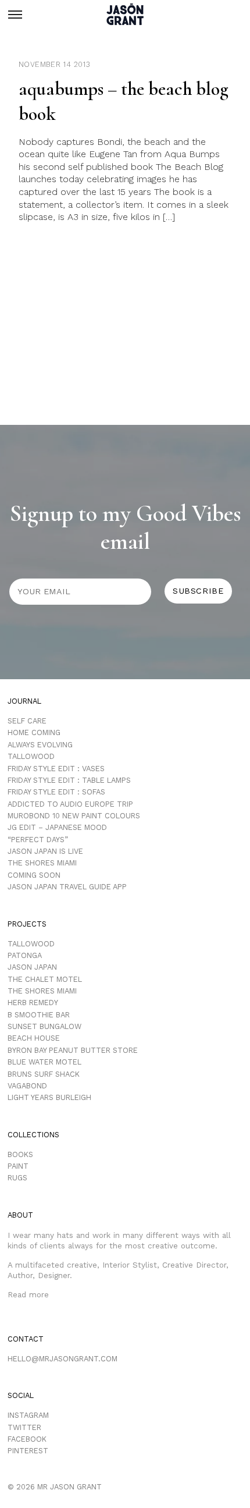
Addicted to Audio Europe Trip (70, 804)
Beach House (34, 1038)
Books (20, 1154)
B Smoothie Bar (39, 1014)
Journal (24, 701)
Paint (18, 1166)
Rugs (17, 1177)
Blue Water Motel (44, 1062)
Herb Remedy (33, 1002)
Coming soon (34, 875)
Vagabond (27, 1085)
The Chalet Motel (45, 979)
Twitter (24, 1427)
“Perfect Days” (38, 839)
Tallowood (31, 756)
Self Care (27, 720)
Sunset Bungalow (44, 1026)
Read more (28, 1294)
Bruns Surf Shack (44, 1074)
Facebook (27, 1439)
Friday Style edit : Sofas (56, 791)
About (20, 1215)
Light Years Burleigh (49, 1097)
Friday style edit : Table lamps (69, 780)
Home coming (34, 732)
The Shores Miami (42, 862)
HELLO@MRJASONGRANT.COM (62, 1358)
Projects (27, 924)
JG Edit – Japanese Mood (57, 827)
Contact (26, 1339)
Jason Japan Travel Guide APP (67, 886)
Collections (33, 1134)
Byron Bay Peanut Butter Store (73, 1050)
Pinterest (28, 1450)
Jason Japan (32, 967)
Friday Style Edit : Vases (56, 768)
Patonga (25, 955)
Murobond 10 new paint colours (74, 815)
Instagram (28, 1415)
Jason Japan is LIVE (45, 851)
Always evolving (40, 744)
